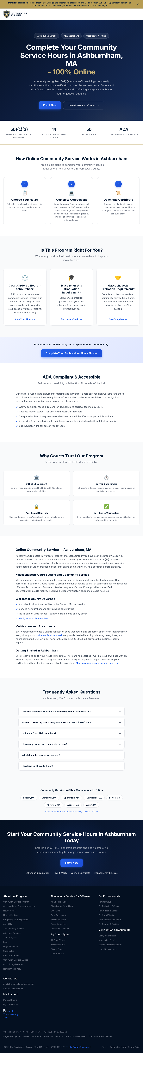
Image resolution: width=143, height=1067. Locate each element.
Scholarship (8, 951)
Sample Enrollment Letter (110, 944)
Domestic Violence (59, 924)
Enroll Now (50, 105)
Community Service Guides (15, 960)
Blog (5, 942)
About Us (7, 924)
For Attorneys (105, 902)
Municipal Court (58, 944)
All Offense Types (59, 902)
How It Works (60, 873)
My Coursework (10, 1004)
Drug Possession (58, 915)
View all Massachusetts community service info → (71, 811)
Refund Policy (134, 1047)
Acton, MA (91, 805)
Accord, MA (73, 805)
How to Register (10, 915)
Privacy (105, 1047)
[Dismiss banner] (138, 4)
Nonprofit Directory (12, 969)
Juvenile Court (57, 953)
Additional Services (12, 933)
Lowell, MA (114, 798)
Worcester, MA (49, 798)
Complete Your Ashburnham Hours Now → (71, 353)
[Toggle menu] (137, 14)
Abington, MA (53, 805)
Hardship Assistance (108, 949)
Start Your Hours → (24, 319)
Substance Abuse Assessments (45, 1036)
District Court (57, 949)
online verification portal (49, 635)
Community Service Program (16, 902)
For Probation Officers (109, 906)
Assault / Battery (58, 919)
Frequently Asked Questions (16, 919)
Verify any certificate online (33, 618)
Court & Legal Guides (13, 964)
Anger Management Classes (16, 1036)
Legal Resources (11, 946)
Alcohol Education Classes (74, 1036)
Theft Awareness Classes (100, 1036)
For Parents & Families (109, 924)
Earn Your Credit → (71, 319)
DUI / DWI (55, 911)
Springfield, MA (71, 798)
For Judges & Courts (108, 911)
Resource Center (11, 955)
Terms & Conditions (118, 1047)
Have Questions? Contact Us (84, 105)
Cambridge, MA (94, 798)
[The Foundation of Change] (13, 1017)
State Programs (10, 937)
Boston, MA (28, 798)
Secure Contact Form (13, 988)
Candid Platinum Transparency (78, 1047)
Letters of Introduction (37, 873)
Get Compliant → (118, 319)
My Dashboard (10, 1000)
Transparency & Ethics (106, 873)
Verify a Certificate (80, 873)
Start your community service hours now (98, 663)
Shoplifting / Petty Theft (62, 906)
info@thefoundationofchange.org (18, 984)
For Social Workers (107, 915)
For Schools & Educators (110, 919)
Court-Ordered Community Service (19, 906)
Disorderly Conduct (60, 928)
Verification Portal (107, 940)
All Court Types (58, 940)
